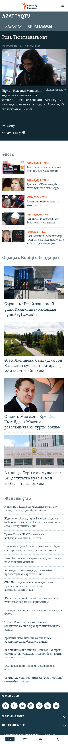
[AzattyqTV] (40, 739)
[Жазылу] (56, 705)
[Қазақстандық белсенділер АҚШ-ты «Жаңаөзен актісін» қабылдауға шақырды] (13, 236)
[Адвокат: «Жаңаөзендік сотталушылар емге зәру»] (13, 184)
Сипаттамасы (40, 27)
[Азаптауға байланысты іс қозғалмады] (13, 201)
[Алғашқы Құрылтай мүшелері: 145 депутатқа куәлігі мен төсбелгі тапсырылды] (34, 451)
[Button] (8, 126)
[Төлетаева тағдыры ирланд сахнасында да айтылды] (13, 167)
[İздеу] (57, 739)
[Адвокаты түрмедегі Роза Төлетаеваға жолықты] (13, 218)
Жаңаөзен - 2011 (36, 232)
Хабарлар (13, 27)
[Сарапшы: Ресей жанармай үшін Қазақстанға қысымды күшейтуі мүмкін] (34, 282)
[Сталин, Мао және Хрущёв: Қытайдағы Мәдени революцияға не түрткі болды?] (34, 395)
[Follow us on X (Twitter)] (14, 705)
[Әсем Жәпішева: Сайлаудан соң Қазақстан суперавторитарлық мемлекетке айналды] (34, 339)
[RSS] (47, 705)
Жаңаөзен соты (37, 197)
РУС (24, 739)
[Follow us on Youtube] (22, 705)
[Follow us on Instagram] (30, 705)
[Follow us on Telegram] (39, 705)
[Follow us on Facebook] (5, 705)
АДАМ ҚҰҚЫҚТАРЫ (38, 163)
